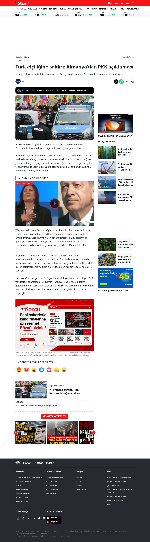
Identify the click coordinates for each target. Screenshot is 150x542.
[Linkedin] (44, 518)
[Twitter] (28, 518)
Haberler (19, 471)
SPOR (86, 9)
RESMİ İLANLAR (133, 9)
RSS (108, 504)
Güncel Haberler (53, 471)
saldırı (24, 406)
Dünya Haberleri (107, 141)
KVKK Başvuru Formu (115, 500)
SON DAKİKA (20, 9)
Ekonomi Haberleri (22, 493)
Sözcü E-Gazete (52, 489)
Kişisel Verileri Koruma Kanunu (119, 477)
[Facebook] (23, 518)
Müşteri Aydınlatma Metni (117, 481)
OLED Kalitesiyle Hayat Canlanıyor (115, 136)
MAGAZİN (103, 9)
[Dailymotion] (39, 518)
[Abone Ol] (128, 57)
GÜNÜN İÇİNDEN (75, 9)
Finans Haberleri (21, 489)
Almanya (39, 406)
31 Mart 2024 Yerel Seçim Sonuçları (29, 477)
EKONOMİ (53, 9)
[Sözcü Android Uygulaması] (53, 522)
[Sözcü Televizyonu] (17, 462)
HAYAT (94, 9)
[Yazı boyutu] (132, 81)
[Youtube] (33, 518)
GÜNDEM (43, 9)
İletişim (79, 477)
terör (32, 406)
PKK (18, 406)
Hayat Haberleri (21, 497)
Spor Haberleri (51, 485)
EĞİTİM (121, 9)
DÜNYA (63, 9)
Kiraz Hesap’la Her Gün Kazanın (113, 290)
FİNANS (113, 9)
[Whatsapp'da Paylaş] (121, 81)
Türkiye (48, 406)
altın (55, 406)
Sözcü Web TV (51, 481)
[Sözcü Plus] (50, 463)
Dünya (26, 57)
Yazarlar (18, 485)
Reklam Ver (80, 485)
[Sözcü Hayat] (38, 462)
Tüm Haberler (51, 493)
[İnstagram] (17, 518)
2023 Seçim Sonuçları (23, 481)
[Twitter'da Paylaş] (116, 81)
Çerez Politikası (113, 485)
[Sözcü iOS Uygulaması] (53, 518)
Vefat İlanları (81, 489)
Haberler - (19, 57)
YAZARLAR (32, 9)
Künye (78, 481)
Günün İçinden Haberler (55, 477)
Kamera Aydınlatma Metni (117, 496)
